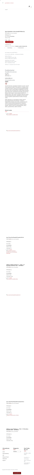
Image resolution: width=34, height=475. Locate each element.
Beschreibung (10, 47)
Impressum (4, 460)
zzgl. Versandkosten (11, 36)
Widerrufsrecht (5, 458)
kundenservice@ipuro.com (8, 78)
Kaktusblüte (16, 46)
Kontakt (4, 451)
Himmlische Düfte (24, 46)
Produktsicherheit (21, 47)
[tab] (10, 48)
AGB (3, 455)
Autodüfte (20, 46)
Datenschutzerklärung (6, 453)
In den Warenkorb (9, 42)
